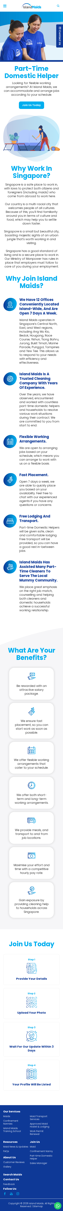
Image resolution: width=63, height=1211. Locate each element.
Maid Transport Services (38, 1118)
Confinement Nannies (10, 1122)
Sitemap (38, 1206)
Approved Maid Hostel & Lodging (39, 1125)
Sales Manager (38, 1163)
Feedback (9, 1184)
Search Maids (12, 1174)
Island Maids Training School (12, 1130)
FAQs (6, 1151)
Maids (6, 1116)
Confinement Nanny (41, 1151)
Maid (33, 1146)
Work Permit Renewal (36, 1133)
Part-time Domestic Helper (41, 1157)
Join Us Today (31, 105)
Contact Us (11, 1179)
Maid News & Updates (15, 1146)
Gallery (7, 1166)
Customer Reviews (14, 1162)
